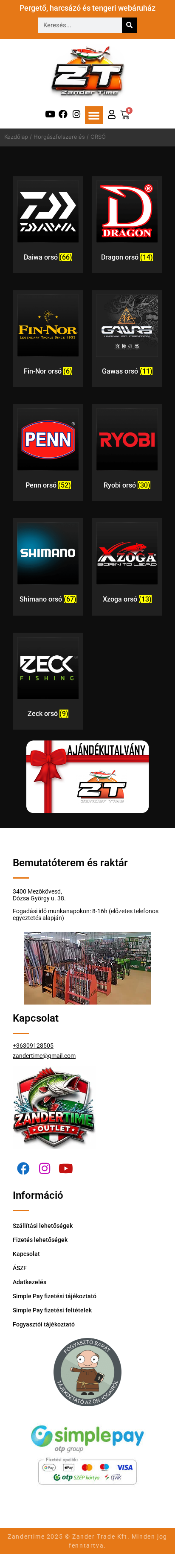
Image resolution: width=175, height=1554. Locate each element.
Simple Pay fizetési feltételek (52, 1310)
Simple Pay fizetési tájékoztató (54, 1296)
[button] (94, 115)
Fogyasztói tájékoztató (44, 1324)
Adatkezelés (29, 1282)
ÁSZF (20, 1268)
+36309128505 (33, 1045)
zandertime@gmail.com (44, 1055)
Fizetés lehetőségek (40, 1239)
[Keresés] (129, 25)
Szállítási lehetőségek (43, 1225)
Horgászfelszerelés (59, 136)
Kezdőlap (16, 136)
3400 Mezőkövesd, (37, 891)
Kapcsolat (26, 1253)
